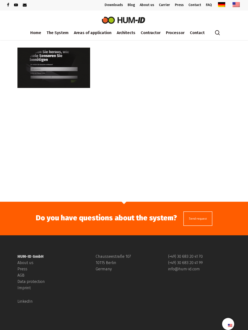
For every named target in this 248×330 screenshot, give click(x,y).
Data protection (31, 281)
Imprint (24, 288)
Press (22, 269)
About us (25, 262)
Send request (198, 218)
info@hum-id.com (184, 269)
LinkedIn (25, 301)
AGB (20, 275)
